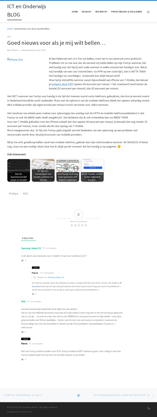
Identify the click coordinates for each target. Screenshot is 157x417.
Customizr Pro (26, 412)
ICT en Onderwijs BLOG (26, 407)
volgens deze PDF (62, 84)
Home (10, 28)
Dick (23, 301)
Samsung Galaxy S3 (31, 248)
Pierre (15, 50)
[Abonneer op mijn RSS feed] (149, 408)
